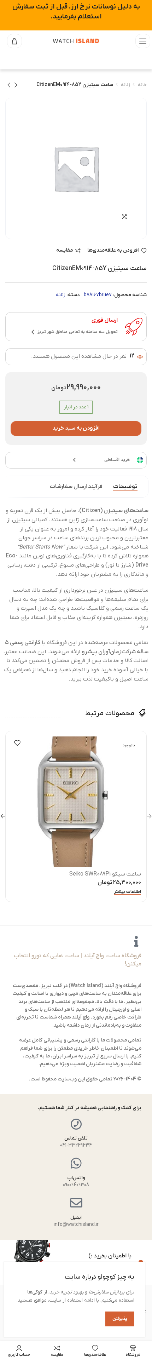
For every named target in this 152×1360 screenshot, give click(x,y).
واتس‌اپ (76, 1178)
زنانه (125, 84)
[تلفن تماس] (76, 1124)
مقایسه (64, 251)
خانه (142, 84)
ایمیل (76, 1217)
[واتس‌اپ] (76, 1163)
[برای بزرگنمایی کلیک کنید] (124, 216)
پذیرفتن (119, 1319)
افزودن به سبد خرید (76, 428)
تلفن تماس (76, 1138)
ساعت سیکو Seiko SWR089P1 (105, 874)
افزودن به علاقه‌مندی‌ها (113, 251)
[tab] (125, 487)
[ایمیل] (76, 1203)
